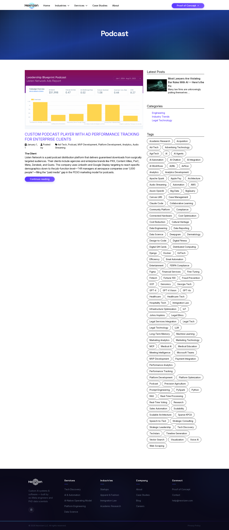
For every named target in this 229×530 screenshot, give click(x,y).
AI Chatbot (175, 159)
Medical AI (166, 346)
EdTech (182, 253)
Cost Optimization (187, 215)
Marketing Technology (187, 340)
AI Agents (179, 153)
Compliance (182, 209)
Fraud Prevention (191, 278)
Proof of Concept (181, 489)
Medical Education (187, 346)
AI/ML (172, 166)
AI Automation (156, 159)
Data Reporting (181, 228)
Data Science (156, 234)
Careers (140, 506)
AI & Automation (72, 495)
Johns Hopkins (157, 315)
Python (195, 390)
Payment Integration (185, 358)
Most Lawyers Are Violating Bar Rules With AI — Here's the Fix (186, 82)
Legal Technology (162, 120)
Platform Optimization (190, 377)
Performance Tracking (161, 371)
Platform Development (109, 144)
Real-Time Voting (158, 402)
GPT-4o (187, 290)
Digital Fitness (180, 240)
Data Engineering (158, 228)
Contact (176, 495)
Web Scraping (157, 445)
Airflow (185, 166)
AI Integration (193, 159)
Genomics (166, 284)
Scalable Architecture (161, 414)
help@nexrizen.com (182, 500)
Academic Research (160, 141)
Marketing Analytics (159, 340)
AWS (193, 184)
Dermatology (193, 234)
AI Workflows (156, 166)
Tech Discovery (185, 427)
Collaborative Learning (181, 203)
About (115, 5)
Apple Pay (176, 178)
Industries (60, 5)
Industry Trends (160, 116)
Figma (153, 271)
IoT (184, 309)
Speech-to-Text (158, 421)
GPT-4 (153, 290)
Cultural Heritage (180, 222)
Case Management (178, 197)
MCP (152, 346)
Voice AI (194, 439)
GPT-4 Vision (169, 290)
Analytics (126, 144)
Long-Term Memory (160, 334)
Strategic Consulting (183, 421)
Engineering (158, 112)
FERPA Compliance (179, 265)
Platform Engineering (75, 506)
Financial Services (171, 271)
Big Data (174, 191)
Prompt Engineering (160, 390)
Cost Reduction (157, 222)
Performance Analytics (161, 365)
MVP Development (87, 144)
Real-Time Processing (171, 396)
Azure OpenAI (157, 191)
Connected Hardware (161, 215)
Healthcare (155, 296)
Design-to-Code (158, 240)
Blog (138, 500)
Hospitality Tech (158, 302)
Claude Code (156, 203)
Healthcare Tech (175, 296)
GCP (152, 284)
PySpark (180, 390)
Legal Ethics (177, 315)
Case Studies (99, 5)
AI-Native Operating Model (78, 500)
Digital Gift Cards (158, 246)
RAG (152, 396)
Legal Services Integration (163, 321)
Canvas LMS (156, 197)
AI (166, 153)
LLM (177, 327)
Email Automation (174, 259)
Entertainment (156, 265)
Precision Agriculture (175, 383)
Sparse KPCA (185, 414)
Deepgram (175, 234)
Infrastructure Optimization (163, 309)
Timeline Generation (176, 433)
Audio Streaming (158, 184)
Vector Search (157, 439)
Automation (178, 184)
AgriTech (154, 153)
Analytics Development (177, 172)
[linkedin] (31, 510)
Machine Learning (185, 334)
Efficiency (155, 259)
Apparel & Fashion (109, 495)
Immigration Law (181, 302)
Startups (104, 489)
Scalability (179, 408)
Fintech (153, 278)
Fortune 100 (170, 278)
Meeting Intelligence (160, 352)
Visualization (177, 439)
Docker (167, 253)
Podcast (72, 144)
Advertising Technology (177, 147)
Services (79, 5)
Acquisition (182, 141)
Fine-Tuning (193, 271)
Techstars (155, 433)
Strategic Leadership (160, 427)
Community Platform (160, 209)
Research (179, 402)
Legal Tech (188, 321)
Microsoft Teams (185, 352)
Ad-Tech (62, 144)
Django (153, 253)
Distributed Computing (184, 246)
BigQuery (190, 191)
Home (46, 5)
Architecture (194, 178)
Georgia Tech (184, 284)
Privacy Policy (194, 525)
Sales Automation (158, 408)
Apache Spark (157, 178)
